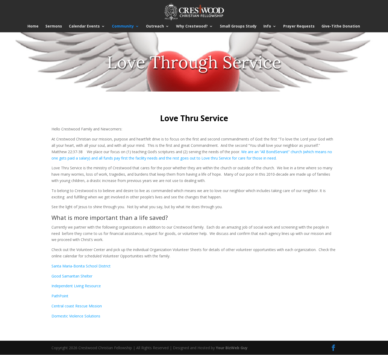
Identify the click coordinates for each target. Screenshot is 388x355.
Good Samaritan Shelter (71, 276)
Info (267, 26)
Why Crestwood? (192, 26)
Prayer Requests (299, 26)
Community (123, 26)
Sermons (53, 26)
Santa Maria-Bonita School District (81, 265)
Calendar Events (84, 26)
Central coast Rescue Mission (76, 305)
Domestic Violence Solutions (75, 315)
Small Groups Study (238, 26)
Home (33, 26)
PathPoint (59, 295)
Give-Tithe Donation (340, 26)
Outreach (155, 26)
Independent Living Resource (76, 285)
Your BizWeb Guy (232, 347)
